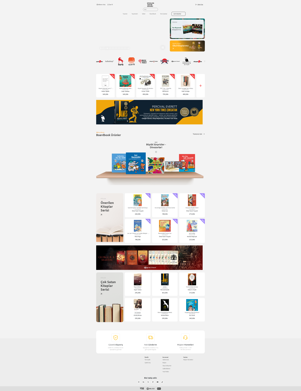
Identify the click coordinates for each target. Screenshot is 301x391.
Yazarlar (125, 14)
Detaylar (174, 22)
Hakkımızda (166, 359)
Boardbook (153, 14)
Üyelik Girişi (147, 362)
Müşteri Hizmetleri (188, 359)
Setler (143, 14)
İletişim (164, 362)
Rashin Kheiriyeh (169, 144)
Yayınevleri (135, 14)
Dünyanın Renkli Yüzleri (192, 207)
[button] (162, 47)
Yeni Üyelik (147, 359)
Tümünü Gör (197, 134)
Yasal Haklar (166, 371)
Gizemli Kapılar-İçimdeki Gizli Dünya (138, 207)
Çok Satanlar (177, 14)
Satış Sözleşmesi (167, 365)
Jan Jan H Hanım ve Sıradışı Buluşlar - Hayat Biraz (137, 233)
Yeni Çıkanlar (163, 14)
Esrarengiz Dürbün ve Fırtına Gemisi (165, 207)
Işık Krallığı (192, 233)
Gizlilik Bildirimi (166, 368)
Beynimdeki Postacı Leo (164, 233)
